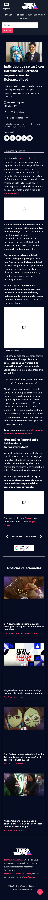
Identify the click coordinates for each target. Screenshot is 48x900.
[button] (7, 138)
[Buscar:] (20, 25)
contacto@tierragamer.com (17, 873)
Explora (6, 8)
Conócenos (29, 877)
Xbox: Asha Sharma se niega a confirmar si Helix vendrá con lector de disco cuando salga (24, 823)
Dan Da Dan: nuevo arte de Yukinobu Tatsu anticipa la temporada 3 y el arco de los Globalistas (24, 757)
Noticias (21, 117)
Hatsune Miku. (12, 193)
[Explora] (6, 4)
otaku (22, 158)
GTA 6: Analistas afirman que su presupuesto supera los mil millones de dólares (24, 626)
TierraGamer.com (12, 859)
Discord (28, 517)
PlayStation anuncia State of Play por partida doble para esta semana (23, 692)
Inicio (11, 117)
